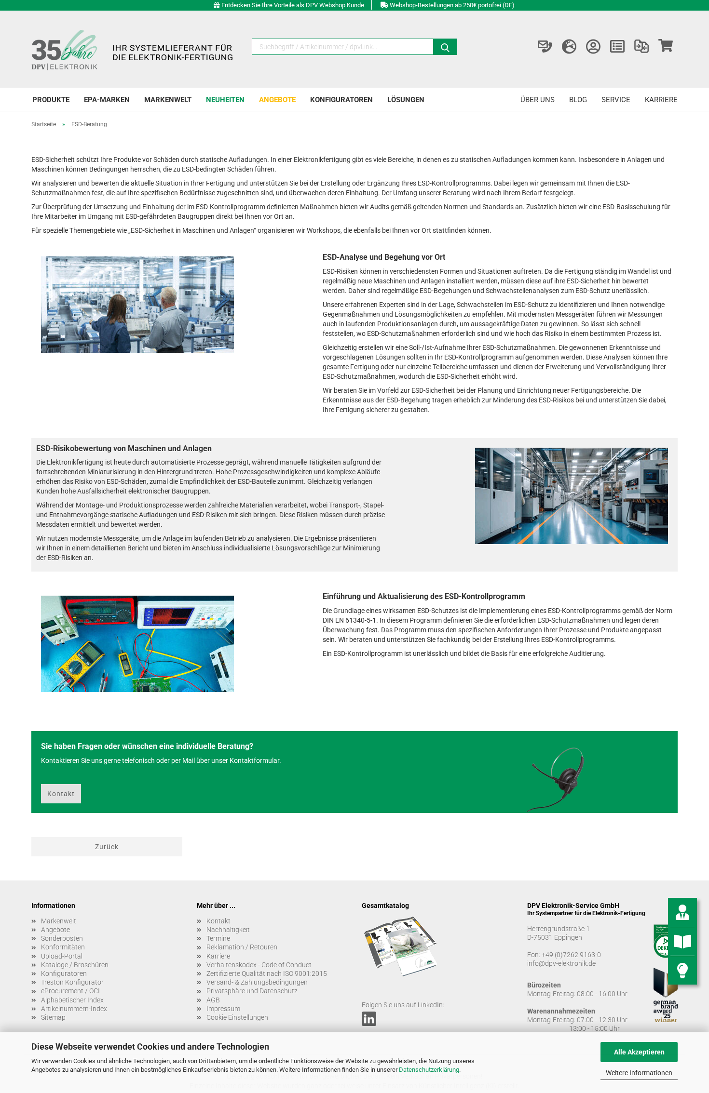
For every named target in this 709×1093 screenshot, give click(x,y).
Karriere (661, 99)
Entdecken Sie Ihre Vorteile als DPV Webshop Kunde (292, 5)
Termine (218, 938)
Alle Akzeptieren (639, 1052)
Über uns (537, 99)
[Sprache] (569, 47)
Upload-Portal (61, 956)
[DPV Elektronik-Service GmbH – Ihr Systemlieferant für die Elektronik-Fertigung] (133, 49)
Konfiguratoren (341, 99)
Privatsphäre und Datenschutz (252, 991)
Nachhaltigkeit (228, 929)
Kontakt (61, 794)
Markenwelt (167, 99)
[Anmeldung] (593, 47)
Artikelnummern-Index (74, 1009)
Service (615, 99)
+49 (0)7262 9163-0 (571, 955)
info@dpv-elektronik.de (561, 963)
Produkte (50, 99)
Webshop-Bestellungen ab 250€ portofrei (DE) (452, 5)
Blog (578, 99)
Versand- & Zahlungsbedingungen (257, 982)
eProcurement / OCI (70, 991)
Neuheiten (225, 99)
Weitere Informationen (639, 1073)
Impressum (223, 1009)
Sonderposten (62, 938)
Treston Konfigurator (72, 982)
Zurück (107, 847)
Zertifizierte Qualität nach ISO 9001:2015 (266, 973)
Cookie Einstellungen (237, 1017)
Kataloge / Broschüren (75, 965)
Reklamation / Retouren (241, 947)
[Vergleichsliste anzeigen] (641, 47)
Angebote (277, 99)
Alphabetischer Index (72, 1000)
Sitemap (53, 1017)
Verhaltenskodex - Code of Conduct (259, 965)
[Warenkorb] (666, 47)
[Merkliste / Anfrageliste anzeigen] (617, 47)
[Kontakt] (545, 47)
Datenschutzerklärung (429, 1069)
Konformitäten (63, 947)
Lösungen (405, 99)
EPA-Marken (107, 99)
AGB (213, 1000)
